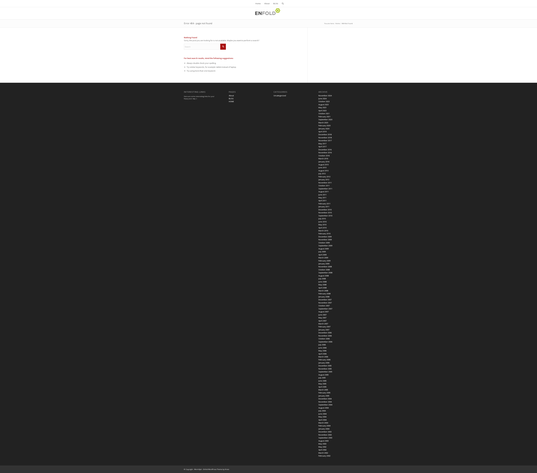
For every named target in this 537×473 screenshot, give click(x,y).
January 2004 (323, 429)
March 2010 (323, 230)
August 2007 (323, 311)
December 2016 (325, 149)
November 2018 (325, 137)
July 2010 (322, 218)
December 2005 (325, 365)
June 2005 (322, 381)
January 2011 (323, 206)
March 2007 (323, 323)
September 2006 (325, 341)
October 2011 (324, 185)
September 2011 (325, 188)
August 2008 (323, 275)
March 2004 (323, 423)
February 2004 (324, 425)
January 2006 (323, 362)
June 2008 (322, 281)
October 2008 (324, 269)
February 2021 (324, 116)
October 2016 (324, 155)
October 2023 (324, 101)
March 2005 (323, 389)
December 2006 (325, 332)
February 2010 (324, 233)
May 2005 (322, 383)
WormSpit (198, 469)
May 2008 (322, 284)
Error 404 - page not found (198, 23)
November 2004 (325, 402)
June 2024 (322, 98)
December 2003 (325, 431)
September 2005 (325, 371)
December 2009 (325, 236)
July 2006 (322, 344)
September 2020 (325, 119)
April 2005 (322, 387)
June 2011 (322, 194)
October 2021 (324, 113)
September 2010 (325, 215)
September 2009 (325, 245)
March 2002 (323, 453)
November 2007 (325, 302)
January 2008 (323, 296)
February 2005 (324, 392)
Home (258, 3)
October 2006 (324, 338)
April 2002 (322, 450)
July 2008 (322, 278)
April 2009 (322, 254)
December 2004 (325, 398)
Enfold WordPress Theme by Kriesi (216, 469)
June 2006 (322, 347)
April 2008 (322, 287)
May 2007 (322, 317)
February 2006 (324, 359)
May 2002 (322, 447)
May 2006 (322, 350)
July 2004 (322, 410)
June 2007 (322, 314)
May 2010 (322, 224)
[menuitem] (282, 3)
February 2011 (324, 203)
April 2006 (322, 354)
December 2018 (325, 134)
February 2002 (324, 456)
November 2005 (325, 368)
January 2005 (323, 395)
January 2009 (323, 263)
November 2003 (325, 435)
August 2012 (323, 170)
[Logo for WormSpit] (268, 13)
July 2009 (322, 251)
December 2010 (325, 209)
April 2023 (322, 110)
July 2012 (322, 173)
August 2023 (323, 104)
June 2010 (322, 221)
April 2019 (322, 131)
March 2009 (323, 257)
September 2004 (325, 404)
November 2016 (325, 152)
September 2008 (325, 272)
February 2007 (324, 326)
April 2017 (322, 146)
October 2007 (324, 305)
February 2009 (324, 260)
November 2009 (325, 239)
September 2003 (325, 437)
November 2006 (325, 335)
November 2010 (325, 212)
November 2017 (325, 140)
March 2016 (323, 158)
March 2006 (323, 356)
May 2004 (322, 416)
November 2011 (325, 182)
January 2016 (323, 161)
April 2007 (322, 320)
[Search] (282, 3)
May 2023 (322, 107)
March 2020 (323, 122)
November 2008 (325, 266)
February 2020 (324, 125)
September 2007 (325, 308)
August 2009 (323, 248)
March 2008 (323, 290)
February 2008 (324, 293)
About (267, 3)
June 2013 (322, 167)
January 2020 (323, 128)
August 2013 (323, 164)
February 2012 (324, 176)
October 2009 (324, 242)
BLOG (275, 3)
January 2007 (323, 329)
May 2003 (322, 443)
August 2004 (323, 408)
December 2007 (325, 299)
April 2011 (322, 200)
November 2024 (325, 95)
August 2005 (323, 375)
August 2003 (323, 441)
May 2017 (322, 143)
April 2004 (322, 420)
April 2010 (322, 227)
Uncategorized (280, 95)
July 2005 (322, 377)
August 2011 (323, 191)
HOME (231, 101)
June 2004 (322, 414)
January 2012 (323, 179)
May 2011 (322, 197)
